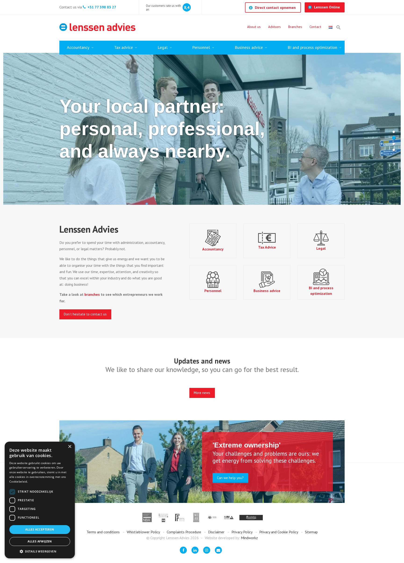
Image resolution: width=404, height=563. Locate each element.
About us (254, 27)
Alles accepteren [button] (39, 529)
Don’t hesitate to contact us (85, 314)
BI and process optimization (312, 47)
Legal (163, 47)
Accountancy (78, 47)
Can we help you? (230, 478)
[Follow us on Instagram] (206, 550)
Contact (315, 27)
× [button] (69, 446)
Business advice (249, 47)
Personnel (201, 47)
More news (202, 392)
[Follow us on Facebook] (183, 550)
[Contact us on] (218, 550)
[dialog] (40, 500)
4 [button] (394, 150)
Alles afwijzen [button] (40, 541)
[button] (338, 27)
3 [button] (394, 144)
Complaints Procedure (184, 532)
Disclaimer (216, 532)
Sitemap (311, 532)
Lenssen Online (327, 7)
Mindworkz (249, 537)
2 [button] (394, 138)
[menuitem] (253, 27)
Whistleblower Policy (144, 532)
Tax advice (123, 47)
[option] (202, 129)
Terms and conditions (104, 532)
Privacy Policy (242, 532)
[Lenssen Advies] (97, 27)
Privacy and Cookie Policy (279, 532)
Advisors (274, 27)
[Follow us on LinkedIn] (194, 550)
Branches (295, 27)
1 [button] (394, 132)
